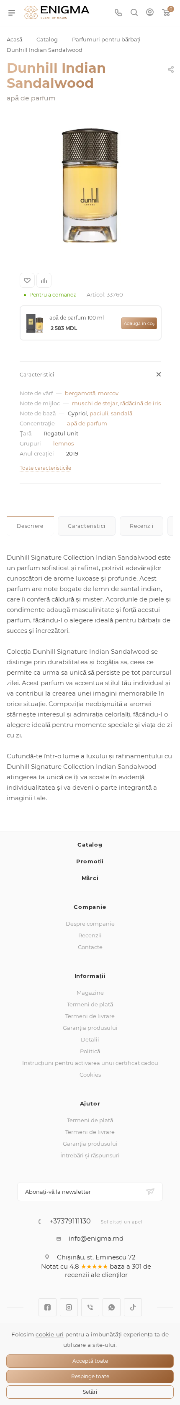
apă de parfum (87, 423)
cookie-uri (50, 1334)
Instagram (69, 1307)
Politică (90, 1051)
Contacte (90, 947)
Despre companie (90, 923)
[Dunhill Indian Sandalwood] (90, 185)
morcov (108, 393)
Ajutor (90, 1103)
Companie (90, 906)
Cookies (90, 1074)
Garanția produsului (90, 1027)
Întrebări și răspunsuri (90, 1155)
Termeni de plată (90, 1004)
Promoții (90, 861)
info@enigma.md (96, 1238)
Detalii (90, 1039)
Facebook (48, 1307)
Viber (90, 1307)
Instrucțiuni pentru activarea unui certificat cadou (90, 1063)
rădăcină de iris (140, 403)
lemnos (63, 443)
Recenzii (90, 935)
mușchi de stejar (95, 403)
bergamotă (80, 393)
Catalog (90, 844)
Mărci (90, 878)
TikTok (133, 1307)
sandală (121, 413)
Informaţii (90, 975)
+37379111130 (70, 1221)
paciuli (99, 413)
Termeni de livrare (90, 1016)
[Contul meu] (150, 13)
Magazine (90, 992)
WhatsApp (112, 1307)
